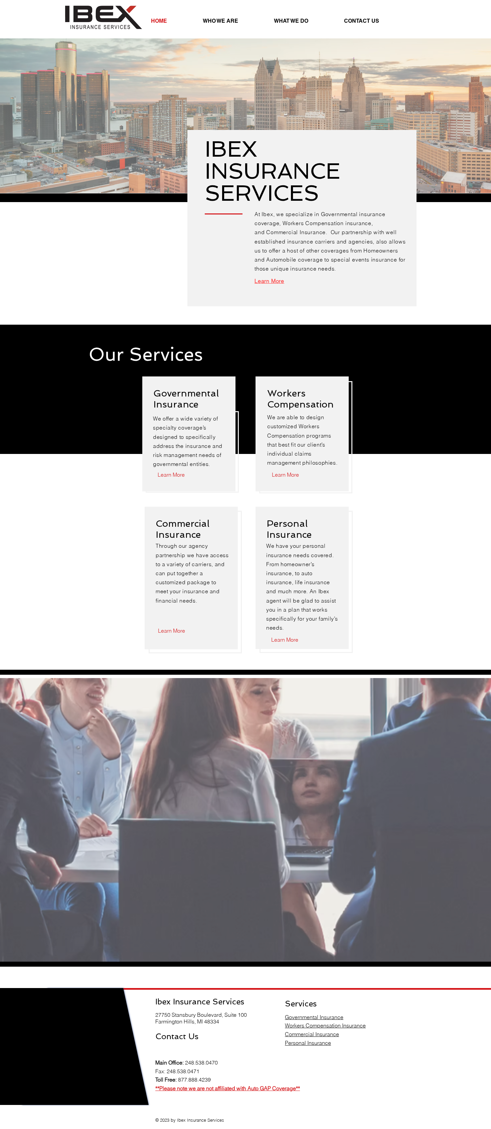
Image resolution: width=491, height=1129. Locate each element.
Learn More (269, 281)
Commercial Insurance (296, 232)
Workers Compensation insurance (327, 223)
